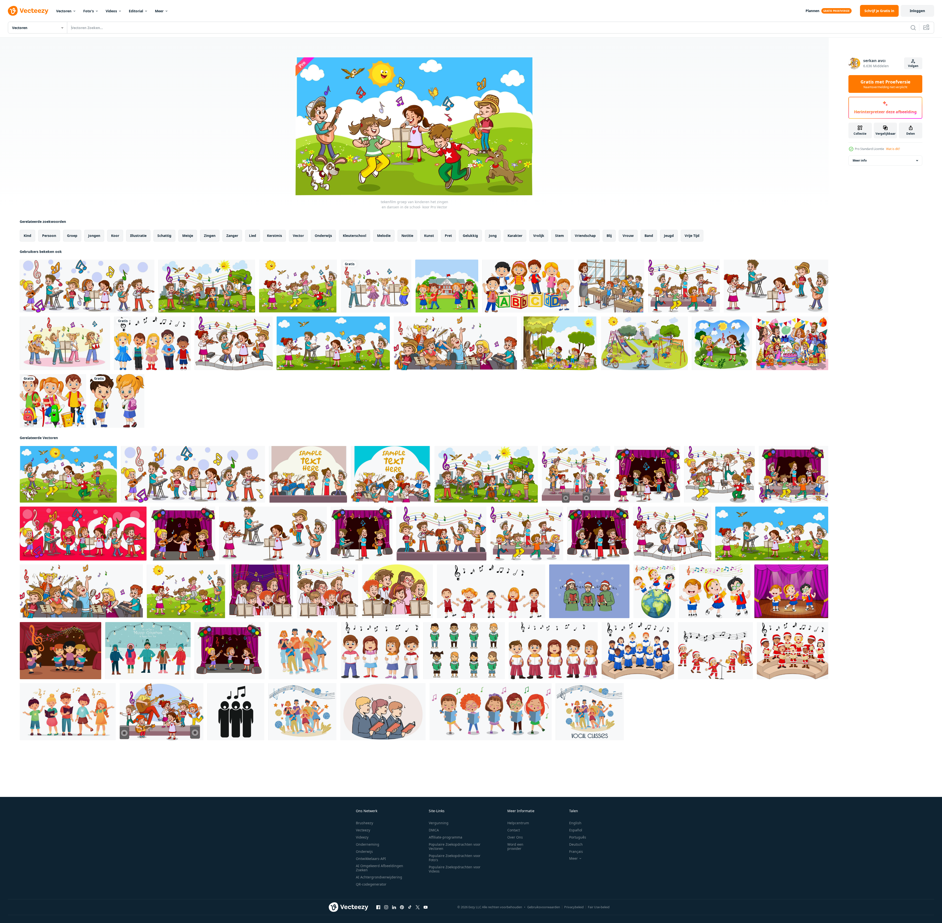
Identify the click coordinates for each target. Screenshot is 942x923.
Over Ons (515, 837)
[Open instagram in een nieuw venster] (386, 907)
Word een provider (515, 846)
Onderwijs (364, 851)
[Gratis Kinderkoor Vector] (60, 650)
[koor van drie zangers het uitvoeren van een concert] (235, 711)
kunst (429, 235)
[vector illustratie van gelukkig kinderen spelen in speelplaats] (644, 343)
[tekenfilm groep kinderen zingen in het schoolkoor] (376, 286)
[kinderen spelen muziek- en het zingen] (715, 650)
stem (559, 235)
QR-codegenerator (371, 884)
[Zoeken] (913, 28)
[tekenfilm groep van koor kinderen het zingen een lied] (380, 650)
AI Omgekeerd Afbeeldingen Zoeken (379, 867)
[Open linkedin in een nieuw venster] (394, 907)
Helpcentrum (518, 823)
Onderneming (367, 844)
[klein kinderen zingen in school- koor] (383, 711)
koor (115, 235)
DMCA (434, 830)
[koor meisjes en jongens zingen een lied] (638, 650)
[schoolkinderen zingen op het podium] (791, 591)
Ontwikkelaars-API (371, 858)
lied (252, 235)
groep (72, 235)
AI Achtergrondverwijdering (379, 877)
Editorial (136, 11)
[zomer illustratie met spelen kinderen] (559, 343)
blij (609, 235)
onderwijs (323, 235)
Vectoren (63, 11)
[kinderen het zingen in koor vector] (261, 591)
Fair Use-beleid (599, 907)
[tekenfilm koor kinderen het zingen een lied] (553, 650)
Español (575, 830)
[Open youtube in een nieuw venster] (426, 907)
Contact (513, 830)
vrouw (628, 235)
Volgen (913, 66)
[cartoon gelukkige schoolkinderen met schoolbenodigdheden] (53, 401)
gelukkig (470, 235)
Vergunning (438, 823)
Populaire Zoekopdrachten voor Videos (454, 869)
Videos (111, 11)
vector (298, 235)
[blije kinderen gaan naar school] (117, 401)
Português (577, 837)
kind (27, 235)
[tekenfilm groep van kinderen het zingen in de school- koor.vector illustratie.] (65, 343)
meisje (187, 235)
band (649, 235)
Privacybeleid (574, 907)
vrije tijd (692, 235)
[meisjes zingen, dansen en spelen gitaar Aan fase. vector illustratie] (230, 650)
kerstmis (274, 235)
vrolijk (538, 235)
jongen (94, 235)
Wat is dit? (893, 149)
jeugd (669, 235)
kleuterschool (354, 235)
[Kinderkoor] (464, 650)
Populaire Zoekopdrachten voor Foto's (454, 857)
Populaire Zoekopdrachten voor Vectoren (454, 846)
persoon (49, 235)
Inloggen (917, 10)
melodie (384, 235)
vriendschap (585, 235)
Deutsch (576, 844)
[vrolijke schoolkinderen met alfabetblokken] (528, 286)
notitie (407, 235)
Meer (159, 11)
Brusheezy (364, 823)
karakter (515, 235)
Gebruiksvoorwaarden (543, 907)
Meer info (860, 160)
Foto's (88, 11)
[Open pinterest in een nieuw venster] (402, 907)
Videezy (362, 837)
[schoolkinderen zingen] (714, 591)
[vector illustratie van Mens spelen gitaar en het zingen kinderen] (161, 711)
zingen (209, 235)
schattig (164, 235)
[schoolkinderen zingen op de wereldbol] (654, 591)
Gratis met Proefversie (885, 84)
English (575, 823)
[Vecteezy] (28, 11)
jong (493, 235)
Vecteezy (363, 830)
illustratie (138, 235)
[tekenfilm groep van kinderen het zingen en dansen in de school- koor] (87, 286)
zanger (232, 235)
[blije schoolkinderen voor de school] (446, 286)
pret (448, 235)
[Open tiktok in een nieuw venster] (410, 907)
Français (576, 851)
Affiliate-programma (445, 837)
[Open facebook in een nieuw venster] (378, 907)
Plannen (812, 10)
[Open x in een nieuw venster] (418, 907)
